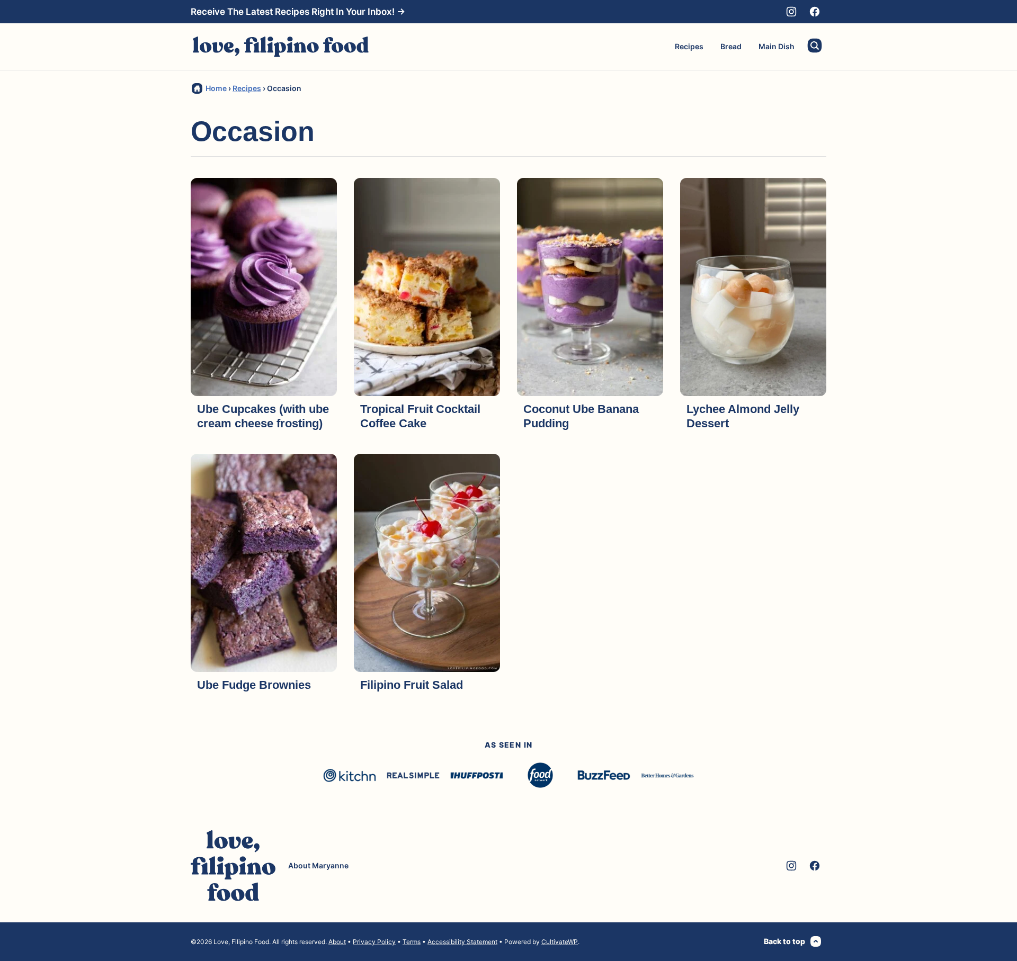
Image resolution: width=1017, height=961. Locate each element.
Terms (412, 942)
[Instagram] (791, 11)
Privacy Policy (374, 942)
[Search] (814, 45)
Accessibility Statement (462, 942)
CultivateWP (559, 942)
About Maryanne (318, 865)
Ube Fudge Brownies (254, 684)
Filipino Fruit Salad (411, 684)
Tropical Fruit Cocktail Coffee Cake (420, 415)
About (337, 942)
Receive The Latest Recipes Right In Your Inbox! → (298, 11)
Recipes (689, 46)
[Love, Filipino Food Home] (281, 46)
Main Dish (777, 46)
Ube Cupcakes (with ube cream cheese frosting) (263, 415)
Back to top (784, 941)
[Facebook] (814, 11)
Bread (731, 46)
